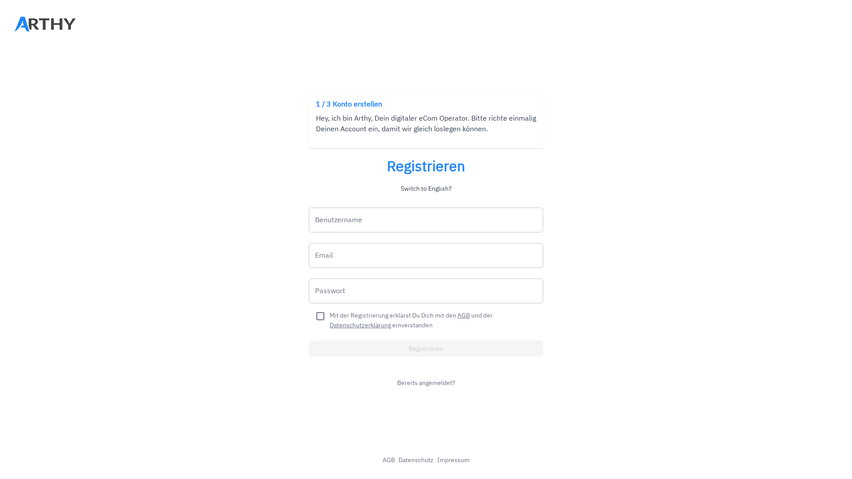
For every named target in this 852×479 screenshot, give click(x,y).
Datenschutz (416, 460)
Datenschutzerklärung (360, 325)
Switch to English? (426, 188)
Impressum (453, 460)
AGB (464, 315)
